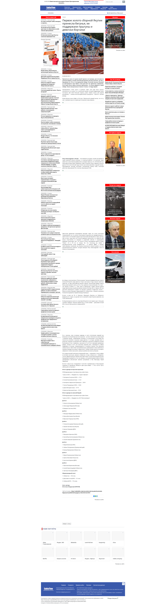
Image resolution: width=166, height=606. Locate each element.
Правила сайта (80, 585)
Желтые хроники (88, 7)
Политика (67, 7)
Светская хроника (69, 8)
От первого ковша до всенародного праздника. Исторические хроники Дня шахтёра (50, 227)
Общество (103, 8)
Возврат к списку (67, 523)
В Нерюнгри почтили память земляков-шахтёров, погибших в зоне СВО (50, 211)
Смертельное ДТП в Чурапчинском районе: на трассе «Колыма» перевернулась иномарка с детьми (50, 290)
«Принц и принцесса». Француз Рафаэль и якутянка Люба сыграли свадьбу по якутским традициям (114, 97)
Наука (86, 8)
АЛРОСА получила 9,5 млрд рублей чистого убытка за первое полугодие (50, 204)
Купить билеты (113, 8)
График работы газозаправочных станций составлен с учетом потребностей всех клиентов (50, 334)
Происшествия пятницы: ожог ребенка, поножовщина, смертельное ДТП (49, 110)
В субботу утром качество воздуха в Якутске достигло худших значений (51, 248)
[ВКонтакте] (94, 496)
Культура (104, 7)
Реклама (88, 585)
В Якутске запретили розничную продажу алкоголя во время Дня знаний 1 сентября (50, 298)
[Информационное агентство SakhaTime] (51, 7)
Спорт (111, 7)
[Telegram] (97, 496)
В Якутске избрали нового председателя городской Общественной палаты (48, 84)
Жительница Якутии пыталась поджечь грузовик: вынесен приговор (49, 272)
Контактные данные (99, 585)
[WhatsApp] (95, 496)
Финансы (79, 8)
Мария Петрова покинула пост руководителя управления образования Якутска (49, 196)
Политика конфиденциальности (63, 592)
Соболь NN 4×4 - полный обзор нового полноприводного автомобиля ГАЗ (49, 129)
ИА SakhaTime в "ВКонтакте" (116, 13)
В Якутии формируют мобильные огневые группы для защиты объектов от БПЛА (50, 172)
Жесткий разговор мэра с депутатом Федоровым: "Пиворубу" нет (51, 240)
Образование (94, 8)
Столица (97, 7)
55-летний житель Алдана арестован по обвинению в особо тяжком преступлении (50, 29)
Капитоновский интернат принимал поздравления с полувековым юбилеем (48, 219)
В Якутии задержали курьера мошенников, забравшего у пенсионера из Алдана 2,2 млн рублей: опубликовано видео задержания (49, 281)
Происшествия (77, 7)
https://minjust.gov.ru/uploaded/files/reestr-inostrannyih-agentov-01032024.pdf (58, 599)
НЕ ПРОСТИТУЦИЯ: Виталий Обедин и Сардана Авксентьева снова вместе (51, 327)
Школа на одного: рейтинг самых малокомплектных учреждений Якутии (114, 107)
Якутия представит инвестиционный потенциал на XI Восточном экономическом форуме (51, 189)
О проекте (70, 585)
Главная (63, 585)
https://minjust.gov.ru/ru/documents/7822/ (76, 601)
